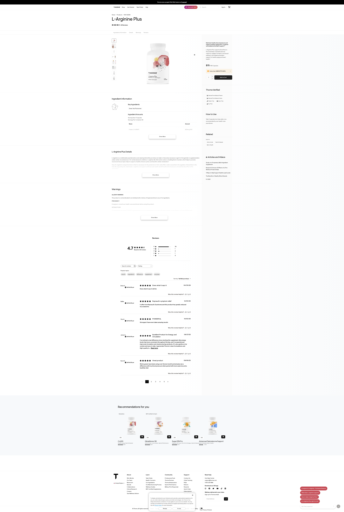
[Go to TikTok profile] (221, 488)
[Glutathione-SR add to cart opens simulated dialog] (169, 436)
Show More (162, 136)
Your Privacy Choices (206, 510)
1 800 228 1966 (209, 482)
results (123, 274)
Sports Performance (170, 484)
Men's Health (210, 145)
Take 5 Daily (140, 7)
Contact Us (187, 478)
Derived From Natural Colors (215, 98)
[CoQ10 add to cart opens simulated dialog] (142, 436)
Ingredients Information (119, 32)
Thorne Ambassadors (171, 482)
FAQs (185, 482)
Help (147, 7)
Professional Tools (170, 478)
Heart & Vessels (219, 142)
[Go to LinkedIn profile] (225, 488)
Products (119, 15)
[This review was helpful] (185, 294)
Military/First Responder (171, 487)
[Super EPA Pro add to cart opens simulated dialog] (196, 436)
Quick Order (187, 489)
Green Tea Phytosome (135, 108)
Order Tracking (188, 480)
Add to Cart (223, 77)
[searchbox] (127, 266)
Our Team (129, 480)
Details (131, 32)
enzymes (156, 274)
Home (113, 15)
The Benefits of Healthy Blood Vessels (216, 176)
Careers (129, 491)
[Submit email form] (226, 499)
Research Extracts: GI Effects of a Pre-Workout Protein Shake (217, 168)
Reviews (146, 32)
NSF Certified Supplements (153, 489)
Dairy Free (220, 101)
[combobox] (145, 266)
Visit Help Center (209, 478)
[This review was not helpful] (188, 294)
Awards (129, 484)
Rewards (186, 487)
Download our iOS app (211, 486)
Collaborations (131, 487)
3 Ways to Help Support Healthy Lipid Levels (218, 173)
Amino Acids (210, 142)
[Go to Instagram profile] (205, 488)
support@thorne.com (211, 480)
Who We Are (130, 478)
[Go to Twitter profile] (213, 488)
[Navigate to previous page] (142, 382)
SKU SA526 (127, 15)
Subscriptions (188, 491)
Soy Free (210, 104)
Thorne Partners (169, 480)
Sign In (223, 7)
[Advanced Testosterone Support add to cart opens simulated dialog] (223, 436)
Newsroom (130, 482)
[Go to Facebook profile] (209, 488)
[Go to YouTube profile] (217, 488)
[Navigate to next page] (168, 382)
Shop (123, 7)
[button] (120, 25)
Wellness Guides (150, 487)
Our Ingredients (150, 482)
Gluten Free (211, 101)
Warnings (138, 32)
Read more (154, 348)
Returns (186, 484)
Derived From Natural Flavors (215, 95)
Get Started (130, 7)
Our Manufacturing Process (154, 484)
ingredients (131, 274)
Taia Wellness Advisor (133, 493)
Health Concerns (150, 480)
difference (140, 274)
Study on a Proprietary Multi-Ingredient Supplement (217, 163)
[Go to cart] (229, 7)
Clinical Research (132, 489)
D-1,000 (208, 179)
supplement (148, 274)
